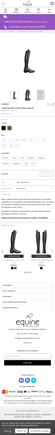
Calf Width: (6, 153)
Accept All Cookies (39, 430)
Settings (8, 430)
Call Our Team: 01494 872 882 (27, 334)
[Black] (12, 268)
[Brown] (15, 268)
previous (2, 251)
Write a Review (6, 114)
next (52, 251)
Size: (3, 135)
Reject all (21, 430)
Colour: (4, 123)
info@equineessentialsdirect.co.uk (27, 338)
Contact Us (27, 343)
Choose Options (13, 256)
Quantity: (4, 174)
